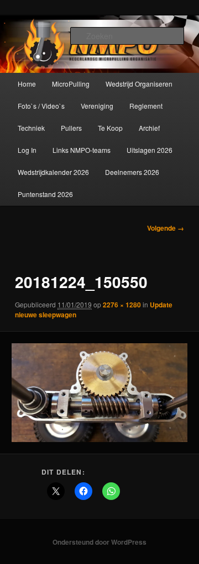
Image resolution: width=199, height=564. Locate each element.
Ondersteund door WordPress (99, 542)
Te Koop (110, 127)
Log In (27, 150)
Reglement (146, 105)
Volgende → (165, 228)
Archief (149, 127)
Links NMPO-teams (82, 150)
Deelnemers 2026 (132, 172)
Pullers (71, 127)
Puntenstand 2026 (45, 194)
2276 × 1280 (122, 305)
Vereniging (97, 105)
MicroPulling (71, 83)
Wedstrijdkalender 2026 (53, 172)
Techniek (31, 127)
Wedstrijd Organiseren (139, 83)
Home (27, 83)
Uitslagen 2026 (149, 150)
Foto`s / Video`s (41, 105)
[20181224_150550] (99, 392)
